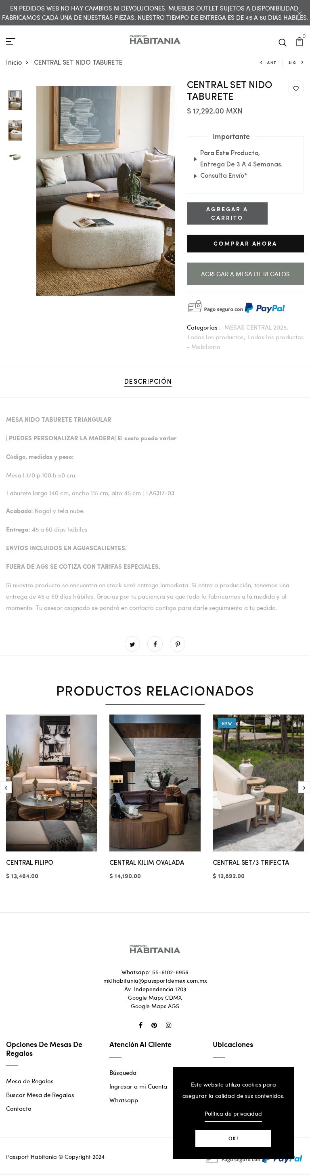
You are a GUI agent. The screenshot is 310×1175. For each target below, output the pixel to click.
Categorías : (204, 327)
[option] (15, 101)
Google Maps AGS (155, 1006)
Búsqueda (122, 1072)
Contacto (18, 1108)
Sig (293, 62)
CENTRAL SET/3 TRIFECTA (251, 863)
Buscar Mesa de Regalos (40, 1095)
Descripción (148, 382)
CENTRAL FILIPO (29, 863)
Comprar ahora (245, 243)
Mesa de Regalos (30, 1081)
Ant (271, 62)
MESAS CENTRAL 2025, (256, 327)
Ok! (233, 1138)
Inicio (14, 62)
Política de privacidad (233, 1113)
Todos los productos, (217, 337)
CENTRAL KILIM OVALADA (146, 863)
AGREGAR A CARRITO (227, 213)
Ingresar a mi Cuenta (138, 1086)
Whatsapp (123, 1100)
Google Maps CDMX (155, 997)
